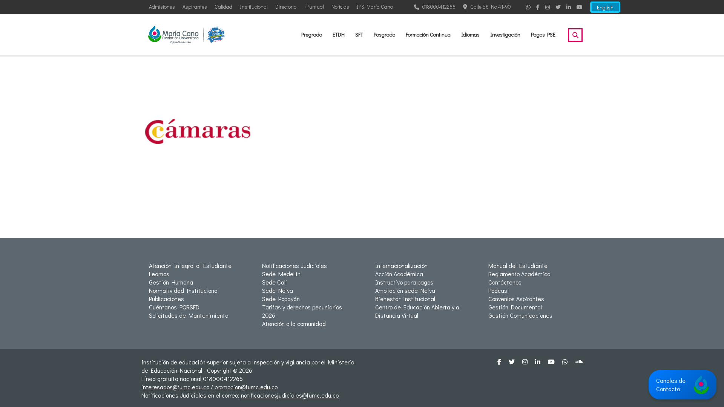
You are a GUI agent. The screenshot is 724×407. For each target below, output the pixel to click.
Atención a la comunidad (294, 323)
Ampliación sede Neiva (405, 290)
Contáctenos (505, 282)
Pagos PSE (543, 34)
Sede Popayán (281, 299)
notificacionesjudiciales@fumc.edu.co (290, 395)
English (605, 7)
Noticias (340, 6)
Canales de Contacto (671, 384)
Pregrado (311, 34)
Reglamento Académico (519, 274)
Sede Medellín (281, 274)
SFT (359, 34)
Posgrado (384, 34)
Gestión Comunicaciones (520, 315)
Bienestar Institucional (405, 299)
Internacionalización (401, 265)
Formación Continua (428, 34)
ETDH (339, 34)
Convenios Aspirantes (516, 299)
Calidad (223, 6)
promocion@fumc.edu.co (246, 387)
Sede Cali (274, 282)
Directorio (285, 6)
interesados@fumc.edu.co (175, 387)
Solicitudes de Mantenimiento (188, 315)
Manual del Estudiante (518, 265)
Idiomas (470, 34)
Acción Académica (399, 274)
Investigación (505, 34)
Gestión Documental (515, 307)
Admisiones (162, 6)
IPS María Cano (375, 6)
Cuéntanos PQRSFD (174, 307)
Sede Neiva (277, 290)
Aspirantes (195, 6)
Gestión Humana (171, 282)
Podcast (498, 290)
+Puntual (314, 6)
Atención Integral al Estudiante (190, 265)
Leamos (159, 274)
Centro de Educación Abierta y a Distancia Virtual (417, 311)
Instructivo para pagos (404, 282)
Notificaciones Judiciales (294, 265)
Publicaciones (166, 299)
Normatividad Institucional (184, 290)
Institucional (254, 6)
